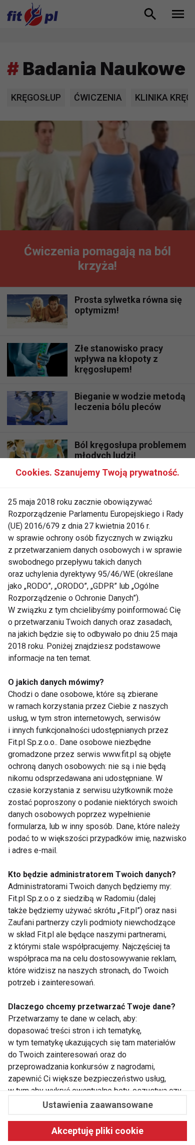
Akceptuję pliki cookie (98, 1130)
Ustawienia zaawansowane (97, 1104)
